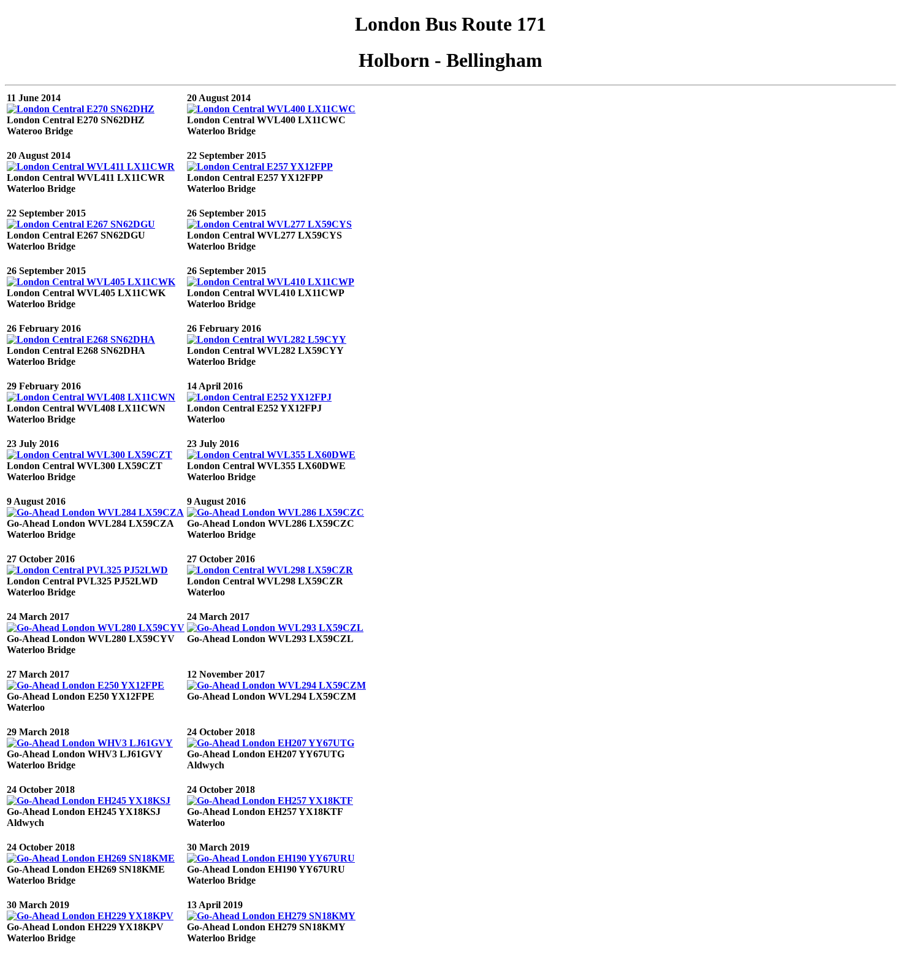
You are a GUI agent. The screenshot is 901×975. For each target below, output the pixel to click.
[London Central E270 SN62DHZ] (80, 109)
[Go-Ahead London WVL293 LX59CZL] (275, 627)
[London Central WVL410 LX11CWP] (270, 282)
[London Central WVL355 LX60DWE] (271, 454)
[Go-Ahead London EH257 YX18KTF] (270, 800)
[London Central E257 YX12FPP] (260, 166)
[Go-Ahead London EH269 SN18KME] (91, 858)
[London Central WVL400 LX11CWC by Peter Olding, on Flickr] (271, 109)
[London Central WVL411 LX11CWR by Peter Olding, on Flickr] (91, 166)
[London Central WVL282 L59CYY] (266, 339)
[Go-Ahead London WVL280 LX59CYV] (95, 627)
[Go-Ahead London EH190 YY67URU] (271, 858)
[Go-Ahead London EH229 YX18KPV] (90, 916)
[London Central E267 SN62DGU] (81, 224)
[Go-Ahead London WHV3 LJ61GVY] (90, 743)
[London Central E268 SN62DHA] (81, 339)
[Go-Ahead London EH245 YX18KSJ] (88, 800)
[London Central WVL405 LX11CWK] (91, 282)
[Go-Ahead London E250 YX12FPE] (85, 685)
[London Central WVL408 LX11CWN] (91, 397)
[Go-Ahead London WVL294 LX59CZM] (276, 685)
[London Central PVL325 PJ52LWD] (87, 570)
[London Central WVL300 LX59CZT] (89, 454)
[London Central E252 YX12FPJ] (259, 397)
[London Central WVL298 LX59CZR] (270, 570)
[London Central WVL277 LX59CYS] (269, 224)
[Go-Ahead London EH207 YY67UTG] (270, 743)
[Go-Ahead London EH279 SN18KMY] (271, 916)
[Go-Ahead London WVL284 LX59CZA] (95, 512)
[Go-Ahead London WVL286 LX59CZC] (275, 512)
